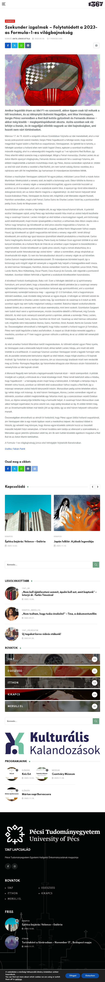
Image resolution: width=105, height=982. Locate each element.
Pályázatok (33, 630)
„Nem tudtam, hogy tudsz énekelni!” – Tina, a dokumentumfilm (59, 614)
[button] (92, 486)
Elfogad (72, 975)
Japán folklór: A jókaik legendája (74, 541)
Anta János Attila (21, 39)
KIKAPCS (9, 536)
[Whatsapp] (21, 45)
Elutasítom (90, 975)
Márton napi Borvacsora (36, 794)
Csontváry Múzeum (63, 774)
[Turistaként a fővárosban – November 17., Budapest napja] (12, 942)
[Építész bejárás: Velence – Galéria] (12, 924)
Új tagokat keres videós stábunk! (41, 634)
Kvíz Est (26, 774)
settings (18, 979)
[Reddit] (28, 45)
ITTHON (25, 939)
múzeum (56, 770)
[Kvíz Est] (12, 774)
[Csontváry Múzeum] (42, 774)
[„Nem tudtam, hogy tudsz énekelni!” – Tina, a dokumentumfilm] (12, 614)
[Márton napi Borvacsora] (12, 794)
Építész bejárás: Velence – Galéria (25, 541)
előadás (26, 770)
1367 (24, 588)
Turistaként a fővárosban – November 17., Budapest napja (57, 942)
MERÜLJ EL (36, 610)
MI (29, 588)
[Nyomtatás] (96, 45)
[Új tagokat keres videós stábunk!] (12, 634)
